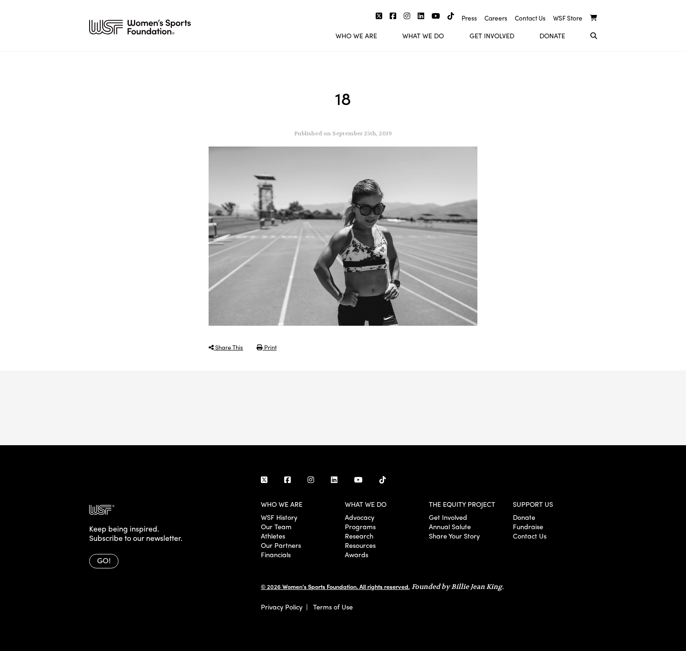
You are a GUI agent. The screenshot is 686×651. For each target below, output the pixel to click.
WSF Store (567, 18)
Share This (228, 347)
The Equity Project (462, 504)
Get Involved (491, 35)
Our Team (276, 526)
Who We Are (356, 35)
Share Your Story (454, 535)
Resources (360, 545)
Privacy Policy (281, 606)
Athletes (273, 535)
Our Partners (281, 545)
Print (270, 347)
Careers (495, 18)
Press (469, 18)
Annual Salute (450, 526)
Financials (276, 554)
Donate (552, 35)
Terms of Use (333, 606)
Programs (360, 526)
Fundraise (528, 526)
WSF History (279, 517)
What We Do (423, 35)
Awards (356, 554)
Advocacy (359, 517)
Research (359, 535)
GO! (104, 560)
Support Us (533, 504)
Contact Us (530, 18)
